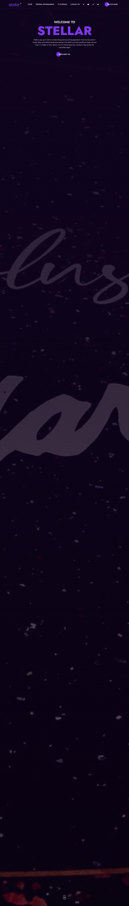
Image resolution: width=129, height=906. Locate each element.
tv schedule (62, 4)
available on (64, 54)
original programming (45, 4)
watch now (112, 4)
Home (30, 4)
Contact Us (75, 4)
